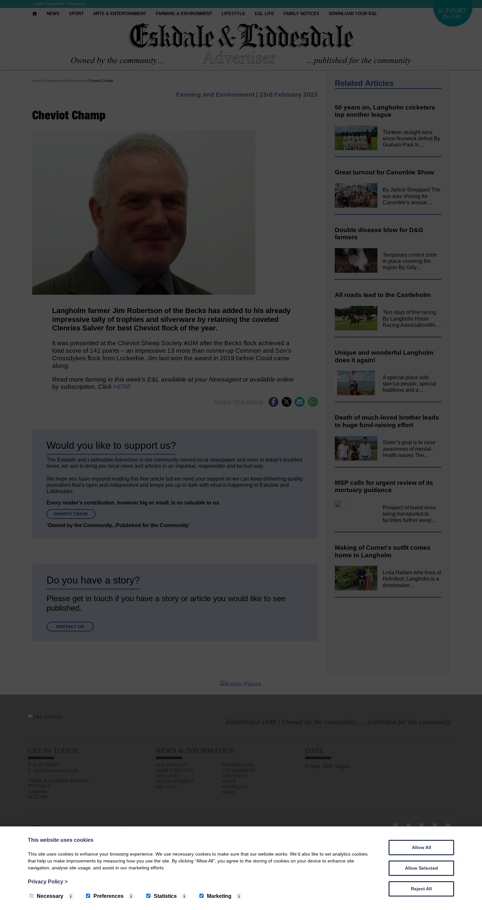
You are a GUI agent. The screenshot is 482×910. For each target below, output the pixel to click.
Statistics (165, 896)
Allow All (421, 847)
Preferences (108, 896)
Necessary (50, 896)
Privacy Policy (48, 881)
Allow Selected (421, 868)
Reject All (421, 888)
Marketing (219, 896)
